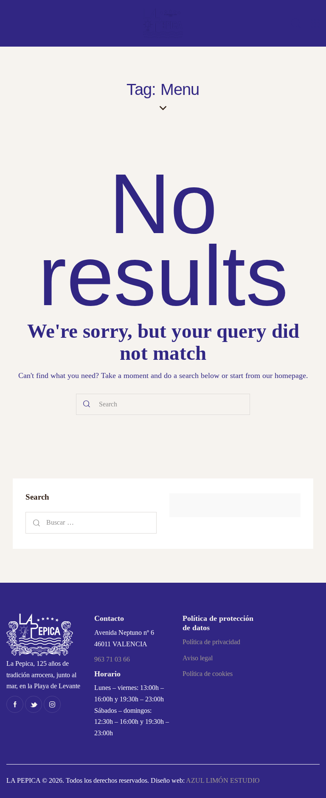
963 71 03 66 (112, 659)
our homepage (284, 375)
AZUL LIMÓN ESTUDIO (223, 780)
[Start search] (87, 404)
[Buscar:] (91, 522)
